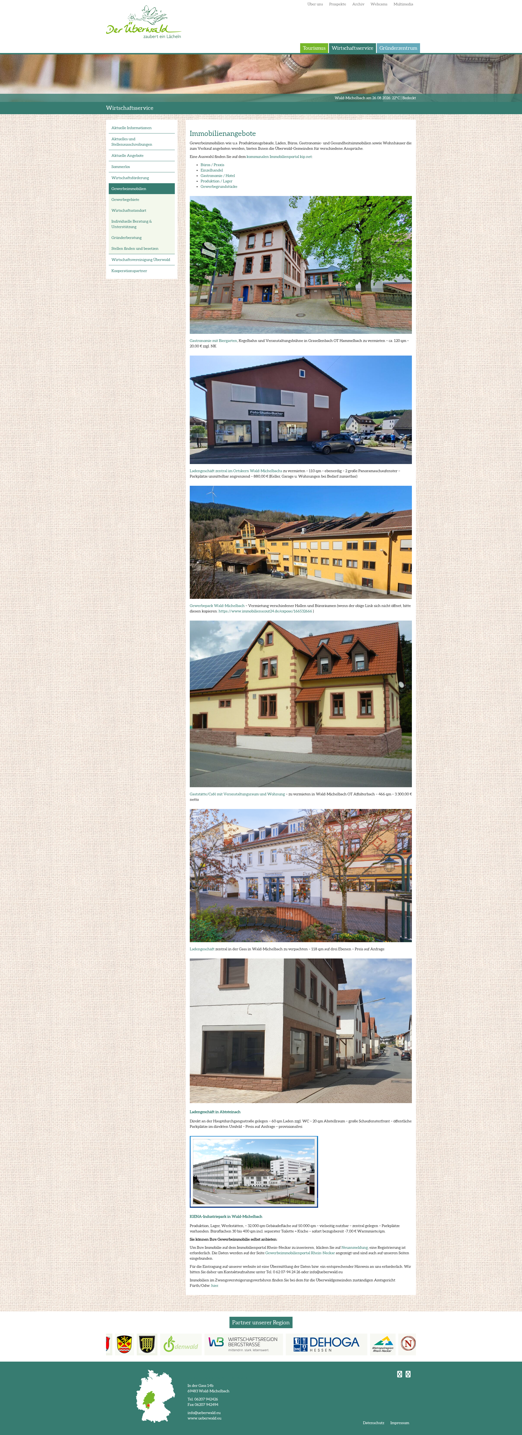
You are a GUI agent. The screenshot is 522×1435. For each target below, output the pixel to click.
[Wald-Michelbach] (116, 1344)
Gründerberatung (126, 237)
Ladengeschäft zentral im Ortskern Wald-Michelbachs (236, 471)
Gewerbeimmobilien (128, 188)
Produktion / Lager (216, 181)
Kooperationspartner (129, 271)
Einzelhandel (212, 170)
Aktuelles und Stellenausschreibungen (131, 142)
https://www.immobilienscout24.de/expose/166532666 (265, 611)
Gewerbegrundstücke (219, 186)
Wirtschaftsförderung (130, 178)
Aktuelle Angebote (127, 155)
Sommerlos (120, 166)
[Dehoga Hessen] (296, 1344)
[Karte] (155, 1396)
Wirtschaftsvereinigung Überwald (140, 259)
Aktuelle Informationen (131, 128)
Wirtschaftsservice (352, 48)
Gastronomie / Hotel (218, 175)
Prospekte (337, 4)
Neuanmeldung (354, 1247)
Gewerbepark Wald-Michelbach (217, 605)
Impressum (399, 1423)
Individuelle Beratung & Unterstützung (131, 224)
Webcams (379, 4)
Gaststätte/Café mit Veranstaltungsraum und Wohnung (237, 794)
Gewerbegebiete (125, 199)
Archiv (358, 4)
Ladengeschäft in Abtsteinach (215, 1112)
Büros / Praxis (212, 165)
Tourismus (314, 48)
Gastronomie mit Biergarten (213, 340)
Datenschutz (373, 1423)
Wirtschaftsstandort (128, 210)
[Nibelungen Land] (408, 1344)
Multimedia (403, 4)
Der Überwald (144, 21)
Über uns (315, 4)
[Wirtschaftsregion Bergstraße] (213, 1344)
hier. (215, 1285)
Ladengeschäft (202, 949)
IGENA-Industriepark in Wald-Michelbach (226, 1216)
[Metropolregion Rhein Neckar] (352, 1344)
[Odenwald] (150, 1344)
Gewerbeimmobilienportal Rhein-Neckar (300, 1253)
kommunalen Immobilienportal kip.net (279, 156)
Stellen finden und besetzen (135, 248)
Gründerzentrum (398, 48)
